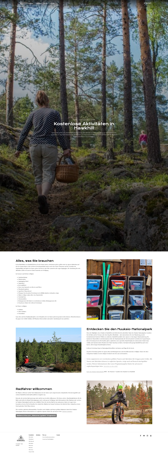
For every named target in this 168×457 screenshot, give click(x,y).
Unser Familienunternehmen (48, 437)
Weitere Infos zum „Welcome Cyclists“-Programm (36, 415)
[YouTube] (150, 435)
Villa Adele (31, 437)
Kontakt (58, 435)
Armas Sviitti (31, 451)
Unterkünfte (31, 435)
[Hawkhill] (21, 3)
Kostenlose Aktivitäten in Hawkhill (87, 119)
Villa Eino (31, 447)
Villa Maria (31, 443)
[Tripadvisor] (144, 435)
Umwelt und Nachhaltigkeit (47, 439)
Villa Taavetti (31, 441)
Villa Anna (31, 449)
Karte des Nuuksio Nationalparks (95, 371)
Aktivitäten (38, 435)
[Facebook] (140, 435)
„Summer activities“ (67, 411)
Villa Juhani (31, 439)
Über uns (44, 435)
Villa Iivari (31, 445)
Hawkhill (75, 119)
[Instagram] (147, 435)
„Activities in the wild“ (110, 366)
